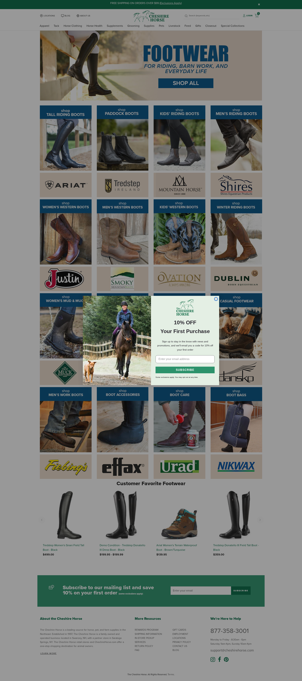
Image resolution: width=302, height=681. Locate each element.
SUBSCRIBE (185, 369)
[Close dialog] (216, 299)
